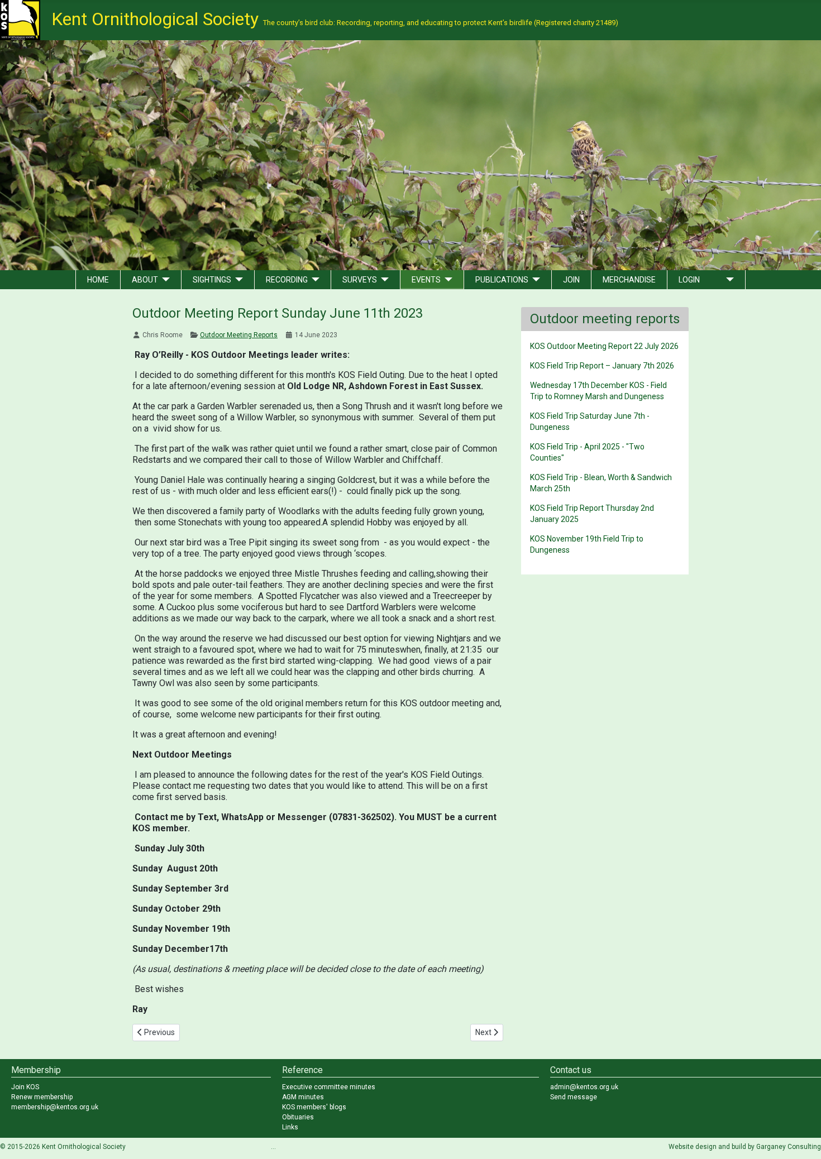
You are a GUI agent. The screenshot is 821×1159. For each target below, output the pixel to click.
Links (290, 1127)
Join (571, 279)
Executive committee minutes (328, 1087)
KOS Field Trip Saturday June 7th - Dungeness (590, 421)
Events (426, 279)
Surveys (359, 279)
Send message (573, 1097)
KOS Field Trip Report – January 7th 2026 (602, 365)
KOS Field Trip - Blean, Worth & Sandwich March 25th (601, 483)
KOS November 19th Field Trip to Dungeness (586, 544)
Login (689, 279)
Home (98, 279)
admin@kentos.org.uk (584, 1087)
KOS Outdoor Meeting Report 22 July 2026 (604, 346)
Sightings (212, 279)
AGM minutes (303, 1097)
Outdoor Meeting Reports (239, 335)
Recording (287, 279)
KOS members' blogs (314, 1107)
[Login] (728, 279)
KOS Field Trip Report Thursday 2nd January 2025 (592, 514)
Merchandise (629, 279)
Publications (501, 279)
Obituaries (298, 1117)
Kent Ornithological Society (334, 19)
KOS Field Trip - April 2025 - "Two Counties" (587, 452)
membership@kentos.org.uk (54, 1107)
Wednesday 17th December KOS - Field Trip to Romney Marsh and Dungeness (598, 391)
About (145, 279)
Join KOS (25, 1087)
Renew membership (42, 1097)
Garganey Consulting (788, 1147)
